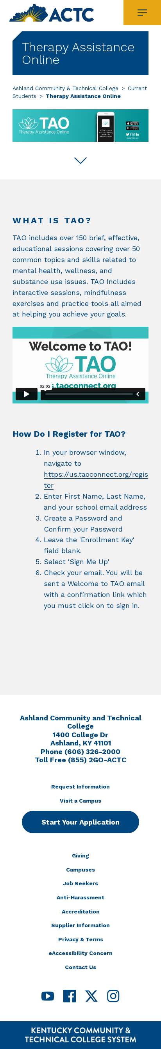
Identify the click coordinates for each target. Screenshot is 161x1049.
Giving (80, 855)
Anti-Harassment (80, 897)
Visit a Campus (80, 801)
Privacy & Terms (80, 939)
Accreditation (81, 911)
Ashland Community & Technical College (65, 88)
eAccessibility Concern (80, 953)
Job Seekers (80, 883)
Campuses (80, 869)
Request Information (80, 786)
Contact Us (80, 967)
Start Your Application (80, 822)
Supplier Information (80, 925)
